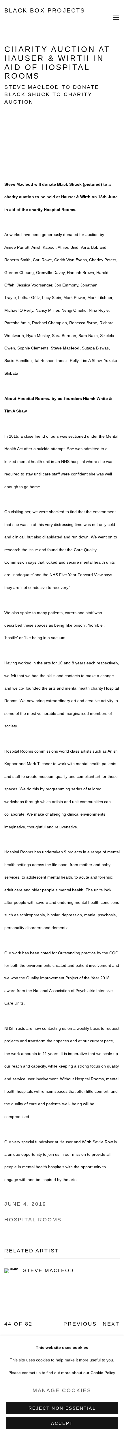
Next (111, 1324)
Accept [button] (62, 1423)
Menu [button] (115, 18)
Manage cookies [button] (62, 1390)
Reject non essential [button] (62, 1408)
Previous (80, 1324)
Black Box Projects (44, 10)
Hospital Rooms (33, 1220)
